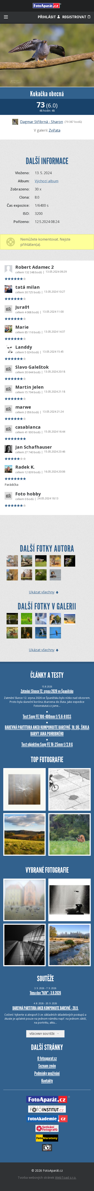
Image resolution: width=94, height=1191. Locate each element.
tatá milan (27, 287)
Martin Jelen (29, 387)
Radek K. (25, 467)
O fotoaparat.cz (47, 1058)
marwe (23, 407)
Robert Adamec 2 (34, 267)
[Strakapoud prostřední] (12, 575)
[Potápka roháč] (55, 575)
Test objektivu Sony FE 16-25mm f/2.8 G (47, 744)
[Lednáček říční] (12, 561)
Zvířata (54, 130)
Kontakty (47, 1081)
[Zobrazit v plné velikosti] (47, 55)
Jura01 (22, 307)
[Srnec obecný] (26, 618)
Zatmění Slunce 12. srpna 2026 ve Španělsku (47, 691)
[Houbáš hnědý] (41, 561)
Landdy (23, 347)
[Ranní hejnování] (69, 618)
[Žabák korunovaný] (69, 561)
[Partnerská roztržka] (41, 632)
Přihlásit (47, 17)
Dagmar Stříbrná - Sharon (41, 121)
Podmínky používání (47, 1073)
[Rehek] (55, 632)
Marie (22, 327)
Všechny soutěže (43, 1034)
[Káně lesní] (26, 575)
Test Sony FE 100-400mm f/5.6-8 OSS (47, 717)
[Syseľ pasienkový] (55, 618)
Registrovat (74, 17)
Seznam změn (47, 1066)
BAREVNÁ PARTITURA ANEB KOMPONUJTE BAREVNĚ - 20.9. (45, 1008)
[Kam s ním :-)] (55, 561)
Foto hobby (28, 494)
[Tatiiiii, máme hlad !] (26, 561)
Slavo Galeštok (32, 367)
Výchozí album (46, 181)
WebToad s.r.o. (65, 1177)
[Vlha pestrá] (41, 575)
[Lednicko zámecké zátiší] (12, 618)
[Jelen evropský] (12, 632)
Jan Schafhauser (33, 447)
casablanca (28, 427)
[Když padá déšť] (26, 632)
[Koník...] (41, 618)
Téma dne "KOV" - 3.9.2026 (45, 992)
